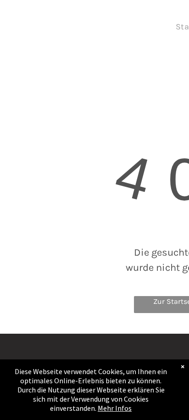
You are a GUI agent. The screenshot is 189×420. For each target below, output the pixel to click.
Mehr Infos (115, 408)
